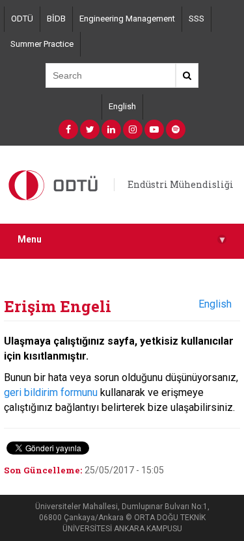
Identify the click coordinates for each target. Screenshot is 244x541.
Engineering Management (127, 18)
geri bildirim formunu (51, 392)
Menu (121, 239)
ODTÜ (22, 18)
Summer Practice (42, 44)
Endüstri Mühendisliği (181, 184)
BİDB (56, 18)
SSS (196, 18)
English (122, 106)
